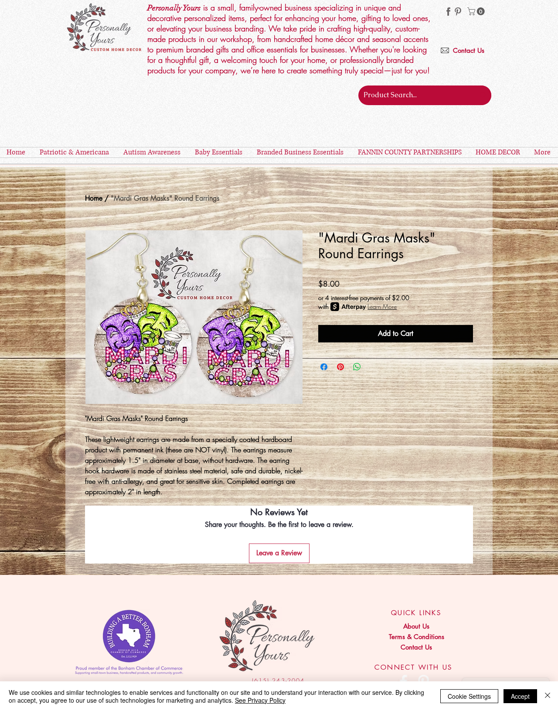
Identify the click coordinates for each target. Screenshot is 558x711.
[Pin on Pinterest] (340, 367)
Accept (520, 696)
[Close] (547, 696)
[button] (477, 11)
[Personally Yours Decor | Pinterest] (458, 11)
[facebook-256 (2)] (448, 11)
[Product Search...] (483, 95)
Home (93, 198)
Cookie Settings (469, 696)
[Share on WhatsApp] (357, 367)
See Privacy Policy (260, 700)
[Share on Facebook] (324, 367)
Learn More (382, 306)
